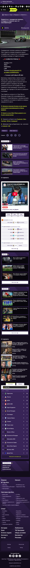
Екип (3, 530)
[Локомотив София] (29, 7)
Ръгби (17, 524)
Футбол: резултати (7, 469)
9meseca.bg (21, 544)
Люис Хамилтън (13, 130)
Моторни (18, 518)
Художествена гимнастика (22, 516)
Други (17, 505)
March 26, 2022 (19, 75)
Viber (24, 119)
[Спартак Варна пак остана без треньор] (15, 310)
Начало (6, 14)
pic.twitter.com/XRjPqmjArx (11, 72)
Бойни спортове (6, 520)
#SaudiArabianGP (14, 70)
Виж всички (14, 248)
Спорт (11, 14)
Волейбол (4, 511)
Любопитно (19, 528)
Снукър (4, 522)
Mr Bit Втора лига (20, 484)
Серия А (18, 496)
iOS (9, 126)
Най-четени (5, 288)
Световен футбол (7, 492)
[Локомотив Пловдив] (27, 7)
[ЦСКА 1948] (7, 7)
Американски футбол (7, 524)
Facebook (19, 119)
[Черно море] (20, 7)
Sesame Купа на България (8, 486)
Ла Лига (8, 220)
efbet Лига (4, 484)
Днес (15, 215)
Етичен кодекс (6, 533)
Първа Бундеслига (6, 496)
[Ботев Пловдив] (12, 7)
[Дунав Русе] (25, 7)
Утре (21, 215)
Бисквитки (18, 535)
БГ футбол (5, 482)
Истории (4, 528)
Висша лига (5, 494)
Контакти (4, 535)
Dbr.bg (21, 547)
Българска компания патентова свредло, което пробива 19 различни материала (19, 370)
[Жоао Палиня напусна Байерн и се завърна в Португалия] (15, 276)
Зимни (3, 518)
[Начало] (3, 14)
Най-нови (5, 254)
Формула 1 (16, 14)
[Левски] (3, 7)
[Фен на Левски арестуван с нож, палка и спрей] (15, 260)
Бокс (3, 516)
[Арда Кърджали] (10, 7)
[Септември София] (14, 6)
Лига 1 (3, 498)
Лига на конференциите (13, 243)
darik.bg (14, 353)
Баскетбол (18, 511)
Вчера (8, 215)
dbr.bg (13, 346)
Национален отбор (20, 486)
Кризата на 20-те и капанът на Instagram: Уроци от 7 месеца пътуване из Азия (19, 350)
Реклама (18, 537)
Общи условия (20, 533)
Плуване (18, 520)
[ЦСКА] (5, 7)
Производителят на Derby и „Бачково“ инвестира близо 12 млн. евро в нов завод (19, 357)
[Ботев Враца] (22, 7)
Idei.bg (9, 547)
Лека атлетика (5, 514)
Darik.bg (9, 544)
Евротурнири (5, 488)
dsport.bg (7, 27)
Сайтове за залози (7, 465)
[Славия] (18, 7)
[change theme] (28, 10)
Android (5, 126)
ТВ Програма (19, 530)
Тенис (3, 512)
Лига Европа (5, 500)
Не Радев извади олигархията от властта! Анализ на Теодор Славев (20, 363)
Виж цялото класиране (14, 456)
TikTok (8, 121)
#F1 (20, 70)
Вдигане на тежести (20, 514)
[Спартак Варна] (16, 7)
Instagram (14, 121)
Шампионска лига (11, 226)
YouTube (3, 121)
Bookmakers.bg (6, 467)
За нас (3, 537)
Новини (3, 480)
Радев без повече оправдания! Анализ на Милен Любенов (19, 376)
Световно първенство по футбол (8, 503)
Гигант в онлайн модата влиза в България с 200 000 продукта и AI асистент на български (20, 343)
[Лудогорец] (1, 7)
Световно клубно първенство (9, 505)
